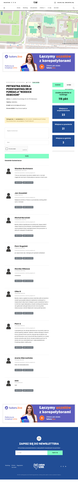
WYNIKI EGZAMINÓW (69, 85)
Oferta (42, 7)
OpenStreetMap (67, 43)
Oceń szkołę (35, 82)
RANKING (57, 84)
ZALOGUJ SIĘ (60, 2)
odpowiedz (18, 182)
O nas (49, 7)
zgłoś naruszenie (28, 182)
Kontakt (56, 7)
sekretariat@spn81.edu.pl (18, 105)
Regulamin (20, 465)
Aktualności (33, 7)
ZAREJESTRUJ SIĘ (69, 2)
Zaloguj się (9, 119)
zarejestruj (19, 119)
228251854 (14, 102)
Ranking (25, 7)
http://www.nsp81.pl (21, 108)
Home (18, 7)
